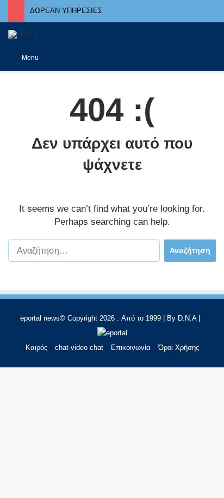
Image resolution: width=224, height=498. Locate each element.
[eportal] (23, 34)
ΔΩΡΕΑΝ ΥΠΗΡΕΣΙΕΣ (66, 11)
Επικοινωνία (131, 347)
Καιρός (36, 347)
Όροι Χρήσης (178, 347)
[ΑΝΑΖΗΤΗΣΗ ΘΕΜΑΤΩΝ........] (210, 57)
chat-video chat (79, 347)
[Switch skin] (52, 58)
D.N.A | (190, 318)
